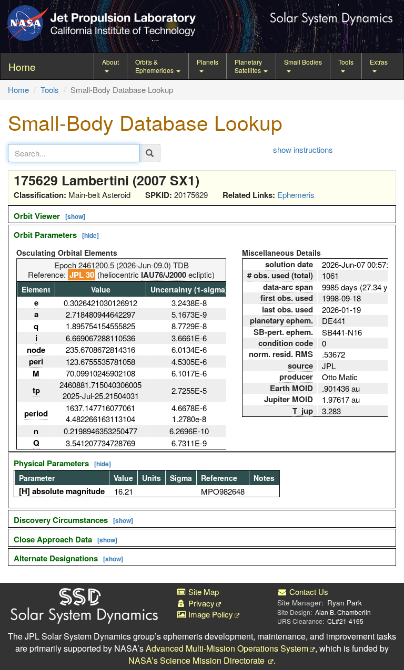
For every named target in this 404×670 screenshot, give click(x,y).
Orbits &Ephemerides (155, 66)
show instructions (303, 149)
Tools (346, 61)
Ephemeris (296, 194)
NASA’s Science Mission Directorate (197, 660)
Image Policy (209, 614)
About (110, 61)
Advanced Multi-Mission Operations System (227, 648)
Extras (379, 61)
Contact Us (307, 591)
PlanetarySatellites (248, 66)
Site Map (202, 591)
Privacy (200, 603)
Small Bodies (303, 61)
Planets (207, 61)
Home (18, 89)
